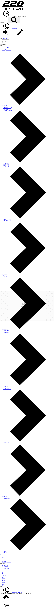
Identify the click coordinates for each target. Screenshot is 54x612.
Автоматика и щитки (5, 565)
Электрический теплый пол (5, 568)
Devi (2, 579)
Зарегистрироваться (3, 44)
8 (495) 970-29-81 (14, 592)
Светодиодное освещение (5, 567)
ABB (2, 571)
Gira (2, 573)
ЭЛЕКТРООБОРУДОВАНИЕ (6, 49)
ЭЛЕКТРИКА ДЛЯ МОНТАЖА (6, 48)
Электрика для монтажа (5, 566)
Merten (3, 574)
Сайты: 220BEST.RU (5, 561)
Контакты (12, 0)
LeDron (3, 576)
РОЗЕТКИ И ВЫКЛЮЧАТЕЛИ (6, 47)
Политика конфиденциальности (6, 562)
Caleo (2, 585)
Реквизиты (4, 0)
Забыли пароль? (5, 38)
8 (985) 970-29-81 (14, 28)
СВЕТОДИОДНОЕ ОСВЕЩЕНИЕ (6, 50)
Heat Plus (3, 584)
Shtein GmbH (3, 580)
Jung (2, 572)
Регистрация (27, 34)
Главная (1, 0)
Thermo (3, 581)
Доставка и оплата (8, 0)
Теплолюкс (3, 582)
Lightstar (3, 577)
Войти (1, 38)
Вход (13, 34)
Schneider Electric (4, 575)
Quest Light (3, 578)
